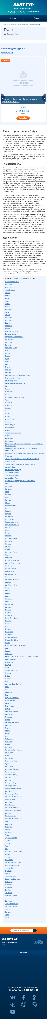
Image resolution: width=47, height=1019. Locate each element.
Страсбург (9, 832)
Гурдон (7, 408)
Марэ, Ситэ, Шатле (12, 618)
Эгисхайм (8, 893)
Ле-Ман (8, 582)
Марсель (8, 615)
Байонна (8, 317)
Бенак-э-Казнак (11, 334)
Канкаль (8, 500)
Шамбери (8, 882)
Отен (7, 687)
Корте (7, 555)
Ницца (7, 651)
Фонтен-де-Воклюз (12, 865)
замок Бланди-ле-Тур (13, 470)
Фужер (7, 874)
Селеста (8, 780)
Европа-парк (10, 441)
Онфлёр (8, 673)
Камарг (8, 497)
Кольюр (8, 544)
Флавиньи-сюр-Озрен (13, 863)
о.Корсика (9, 662)
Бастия (7, 323)
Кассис (7, 527)
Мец (6, 626)
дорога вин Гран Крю (13, 433)
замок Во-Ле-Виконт (13, 475)
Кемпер (8, 530)
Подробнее (23, 118)
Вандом (8, 361)
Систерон (8, 824)
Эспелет (8, 912)
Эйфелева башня (11, 904)
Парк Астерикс (10, 700)
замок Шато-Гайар (12, 478)
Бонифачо (9, 353)
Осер (7, 681)
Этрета (7, 917)
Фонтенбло (9, 868)
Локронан (8, 599)
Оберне (8, 665)
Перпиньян (9, 706)
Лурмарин (9, 604)
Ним (6, 648)
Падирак (8, 692)
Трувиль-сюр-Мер (11, 838)
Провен (8, 725)
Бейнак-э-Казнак (11, 331)
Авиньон (8, 285)
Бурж (7, 359)
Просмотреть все (7, 52)
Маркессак (9, 613)
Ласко (7, 577)
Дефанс (8, 411)
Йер (6, 484)
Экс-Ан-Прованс (11, 906)
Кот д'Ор (8, 558)
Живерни (8, 456)
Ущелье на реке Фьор (13, 852)
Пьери (7, 731)
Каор (7, 508)
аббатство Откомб (12, 282)
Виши (7, 389)
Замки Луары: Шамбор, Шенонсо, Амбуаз (20, 464)
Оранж (7, 676)
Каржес (8, 514)
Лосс (7, 602)
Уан (6, 849)
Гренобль (8, 403)
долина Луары (10, 425)
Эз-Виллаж (9, 901)
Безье (7, 328)
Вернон (8, 370)
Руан (7, 764)
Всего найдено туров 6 (13, 48)
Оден (7, 668)
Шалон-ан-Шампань (12, 879)
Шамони (8, 885)
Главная (5, 24)
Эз (6, 898)
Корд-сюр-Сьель (11, 552)
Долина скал (10, 427)
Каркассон (9, 516)
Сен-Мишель (10, 805)
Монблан (8, 629)
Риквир (8, 744)
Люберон (8, 607)
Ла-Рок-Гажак (10, 569)
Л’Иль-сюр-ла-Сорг (12, 560)
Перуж (7, 709)
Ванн (7, 364)
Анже (7, 298)
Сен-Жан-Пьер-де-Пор (13, 797)
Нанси (7, 643)
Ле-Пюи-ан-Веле (11, 585)
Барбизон (8, 320)
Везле (7, 367)
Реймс (7, 733)
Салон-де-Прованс (12, 769)
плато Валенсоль (11, 711)
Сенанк (8, 813)
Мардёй (8, 610)
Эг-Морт (8, 890)
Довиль (8, 422)
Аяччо (7, 315)
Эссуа (7, 915)
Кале (7, 492)
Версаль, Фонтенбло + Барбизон (17, 375)
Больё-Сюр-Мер (11, 348)
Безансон (8, 326)
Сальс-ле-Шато (11, 772)
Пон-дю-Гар (9, 714)
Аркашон (8, 309)
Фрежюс (8, 871)
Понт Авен (9, 717)
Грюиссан (8, 405)
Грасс (7, 400)
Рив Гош (8, 742)
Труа (7, 835)
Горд (7, 394)
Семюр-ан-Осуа (11, 783)
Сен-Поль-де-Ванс (12, 808)
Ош (6, 690)
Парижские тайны (12, 698)
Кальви (8, 494)
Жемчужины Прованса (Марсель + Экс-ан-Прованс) (24, 453)
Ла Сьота (8, 566)
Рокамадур (9, 747)
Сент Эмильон (10, 816)
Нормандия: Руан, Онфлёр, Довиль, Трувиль (21, 657)
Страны (13, 24)
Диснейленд (10, 419)
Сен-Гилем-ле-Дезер (13, 788)
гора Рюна (9, 392)
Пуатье (7, 728)
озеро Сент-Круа (11, 670)
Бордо (7, 356)
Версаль (8, 372)
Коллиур (8, 536)
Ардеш (7, 307)
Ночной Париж (10, 659)
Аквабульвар (10, 290)
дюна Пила (9, 438)
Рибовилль (9, 739)
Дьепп (7, 436)
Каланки (8, 489)
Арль (7, 312)
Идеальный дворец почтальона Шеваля (20, 481)
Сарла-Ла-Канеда (11, 775)
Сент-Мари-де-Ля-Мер (13, 819)
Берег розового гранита (14, 337)
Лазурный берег (11, 574)
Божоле (8, 345)
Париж (16, 34)
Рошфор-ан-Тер (11, 761)
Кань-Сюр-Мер (10, 505)
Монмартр (9, 632)
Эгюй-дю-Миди (11, 896)
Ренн (7, 736)
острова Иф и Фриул (13, 684)
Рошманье (9, 758)
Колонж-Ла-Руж (11, 538)
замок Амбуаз (10, 467)
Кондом (8, 547)
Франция (10, 34)
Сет (6, 821)
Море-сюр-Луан (11, 637)
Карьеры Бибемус (12, 525)
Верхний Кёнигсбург (13, 378)
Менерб (8, 621)
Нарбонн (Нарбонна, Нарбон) (15, 646)
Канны (7, 503)
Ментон (8, 624)
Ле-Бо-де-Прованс (12, 580)
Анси (7, 301)
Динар (7, 416)
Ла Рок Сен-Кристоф (13, 563)
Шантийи (8, 887)
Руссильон (9, 766)
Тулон (7, 841)
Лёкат (7, 588)
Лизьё (7, 591)
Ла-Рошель (9, 571)
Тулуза (7, 843)
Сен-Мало (8, 802)
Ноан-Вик (8, 654)
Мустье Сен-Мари (11, 640)
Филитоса (9, 860)
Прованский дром (12, 722)
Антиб (7, 304)
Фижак (7, 857)
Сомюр (7, 830)
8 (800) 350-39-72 (16, 12)
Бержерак (9, 339)
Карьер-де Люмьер (12, 522)
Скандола (8, 827)
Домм (7, 430)
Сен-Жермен (10, 799)
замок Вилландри (12, 473)
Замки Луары (10, 462)
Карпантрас (9, 519)
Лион (7, 596)
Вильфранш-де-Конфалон (15, 383)
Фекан (7, 854)
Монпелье (9, 635)
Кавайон (8, 486)
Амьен (7, 296)
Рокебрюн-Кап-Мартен (13, 750)
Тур (6, 846)
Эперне (8, 909)
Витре (7, 386)
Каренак (8, 511)
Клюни (7, 533)
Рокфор (8, 755)
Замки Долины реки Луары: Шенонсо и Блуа (22, 459)
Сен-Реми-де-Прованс (13, 810)
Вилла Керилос (11, 381)
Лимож (7, 593)
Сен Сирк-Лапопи (11, 786)
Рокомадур (9, 753)
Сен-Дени (8, 791)
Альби (7, 293)
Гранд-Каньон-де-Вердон (14, 397)
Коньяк (8, 549)
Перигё (8, 703)
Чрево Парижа (10, 876)
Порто (7, 720)
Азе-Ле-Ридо (10, 287)
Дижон (7, 414)
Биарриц (8, 342)
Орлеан (8, 679)
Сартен (7, 777)
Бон (6, 350)
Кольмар (8, 541)
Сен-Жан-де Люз (11, 794)
